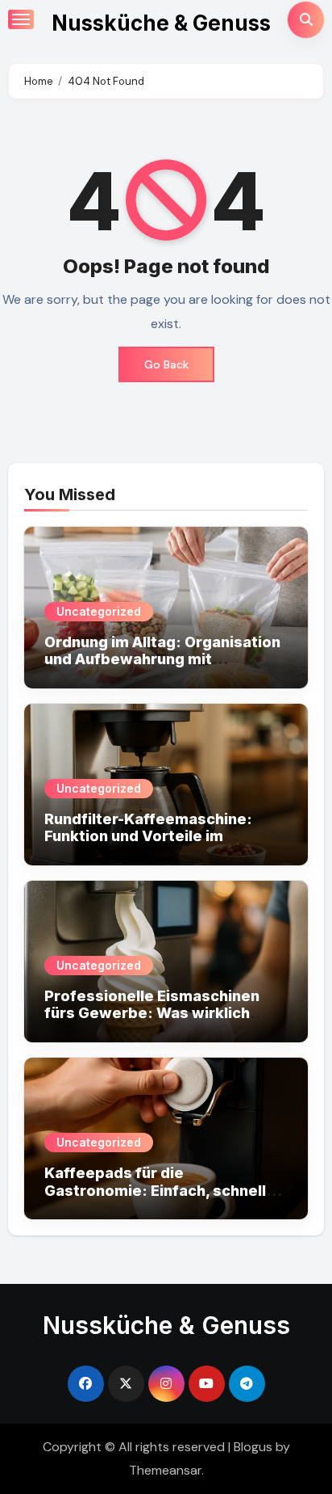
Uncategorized (98, 611)
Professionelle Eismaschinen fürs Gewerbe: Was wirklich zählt (151, 1013)
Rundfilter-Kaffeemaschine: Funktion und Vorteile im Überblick (148, 836)
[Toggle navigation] (21, 19)
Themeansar (165, 1470)
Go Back (166, 364)
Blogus (253, 1446)
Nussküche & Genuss (161, 23)
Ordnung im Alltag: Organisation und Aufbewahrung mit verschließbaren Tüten (162, 659)
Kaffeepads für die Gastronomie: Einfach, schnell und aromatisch (155, 1190)
